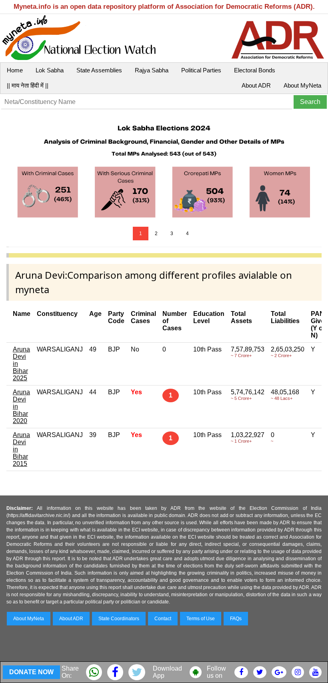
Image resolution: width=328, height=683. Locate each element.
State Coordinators (118, 618)
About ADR (256, 85)
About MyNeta (302, 85)
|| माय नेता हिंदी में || (27, 85)
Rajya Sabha (151, 70)
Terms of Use (200, 618)
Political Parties (201, 70)
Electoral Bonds (254, 70)
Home (15, 70)
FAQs (236, 618)
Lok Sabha (50, 70)
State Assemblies (99, 70)
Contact (162, 618)
